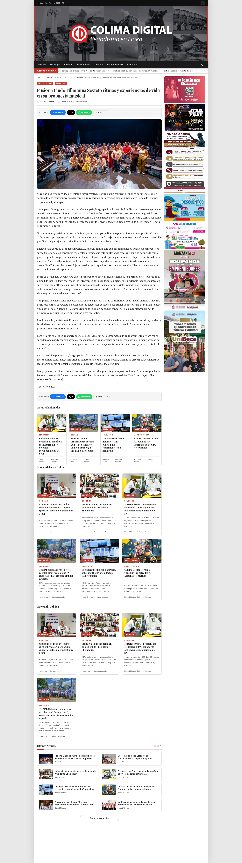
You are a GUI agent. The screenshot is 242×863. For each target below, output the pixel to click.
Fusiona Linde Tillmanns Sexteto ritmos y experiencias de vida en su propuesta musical (74, 758)
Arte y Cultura (53, 78)
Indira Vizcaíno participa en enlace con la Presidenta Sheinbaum (97, 507)
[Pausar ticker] (204, 71)
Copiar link (103, 112)
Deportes (98, 64)
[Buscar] (202, 64)
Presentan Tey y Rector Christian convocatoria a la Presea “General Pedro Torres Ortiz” (75, 804)
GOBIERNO (43, 501)
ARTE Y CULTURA (45, 83)
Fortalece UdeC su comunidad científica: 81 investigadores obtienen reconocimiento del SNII (77, 71)
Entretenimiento (115, 64)
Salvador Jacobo (47, 102)
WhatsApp (85, 112)
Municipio (55, 64)
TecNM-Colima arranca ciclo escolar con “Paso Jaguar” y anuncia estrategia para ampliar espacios (169, 71)
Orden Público (83, 64)
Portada (42, 64)
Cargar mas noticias (99, 818)
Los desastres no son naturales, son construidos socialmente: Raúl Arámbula (114, 444)
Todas (155, 746)
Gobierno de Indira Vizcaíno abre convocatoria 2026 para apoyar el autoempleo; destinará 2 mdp (56, 509)
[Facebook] (203, 3)
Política (68, 64)
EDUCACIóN (61, 83)
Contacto (132, 64)
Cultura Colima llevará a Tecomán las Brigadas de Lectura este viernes (146, 443)
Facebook (59, 112)
